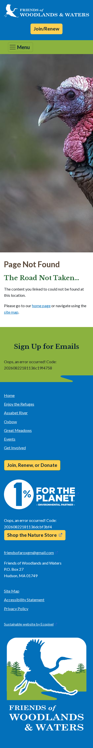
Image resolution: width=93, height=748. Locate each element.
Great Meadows (18, 430)
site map (11, 312)
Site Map (11, 591)
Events (9, 439)
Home (9, 395)
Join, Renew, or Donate (32, 465)
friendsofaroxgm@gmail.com (29, 552)
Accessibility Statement (24, 599)
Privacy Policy (16, 608)
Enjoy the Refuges (19, 404)
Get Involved (15, 447)
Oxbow (10, 421)
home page (41, 305)
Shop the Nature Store (32, 535)
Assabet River (16, 412)
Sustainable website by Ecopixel (29, 624)
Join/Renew (46, 28)
